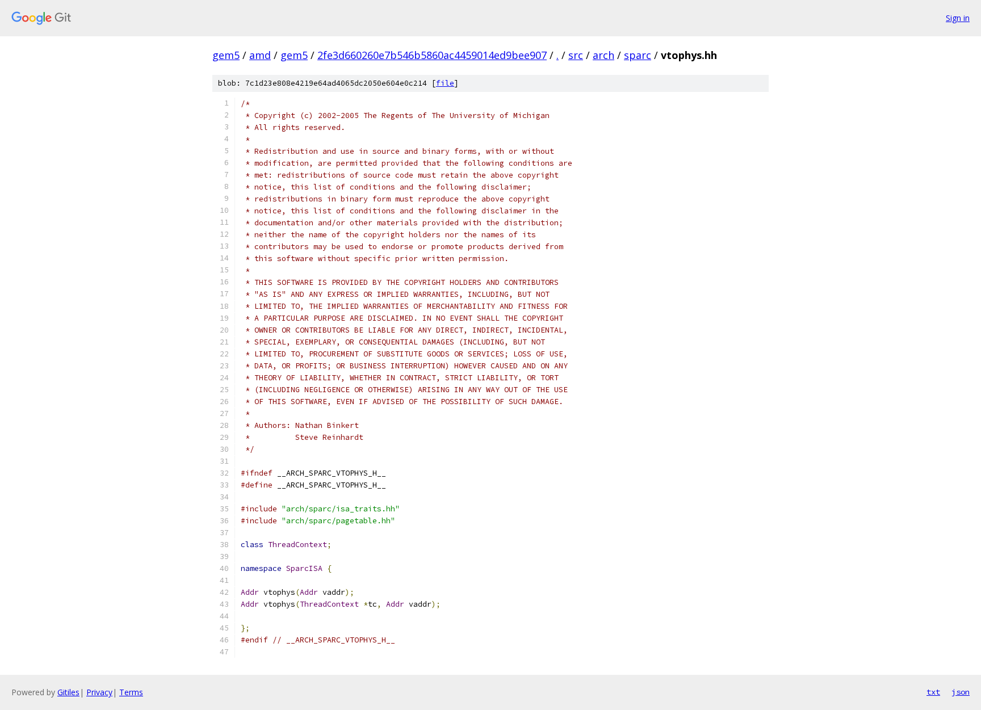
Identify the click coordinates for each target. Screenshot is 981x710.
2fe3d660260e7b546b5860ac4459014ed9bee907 (432, 55)
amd (260, 55)
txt (933, 692)
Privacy (99, 692)
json (960, 692)
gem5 (226, 55)
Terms (131, 692)
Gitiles (68, 692)
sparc (637, 55)
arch (603, 55)
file (445, 83)
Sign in (958, 17)
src (575, 55)
